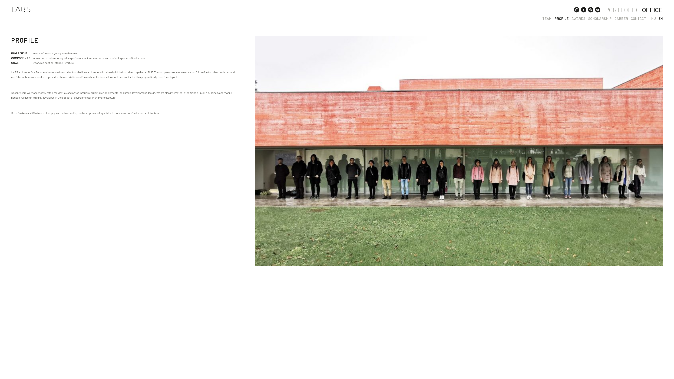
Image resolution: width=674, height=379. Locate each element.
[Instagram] (576, 9)
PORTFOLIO (621, 10)
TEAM (547, 18)
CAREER (621, 18)
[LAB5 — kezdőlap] (21, 9)
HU (653, 18)
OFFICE (652, 10)
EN (661, 18)
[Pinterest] (590, 9)
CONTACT (638, 18)
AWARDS (578, 18)
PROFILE (561, 18)
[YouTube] (597, 9)
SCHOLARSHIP (600, 18)
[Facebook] (583, 9)
